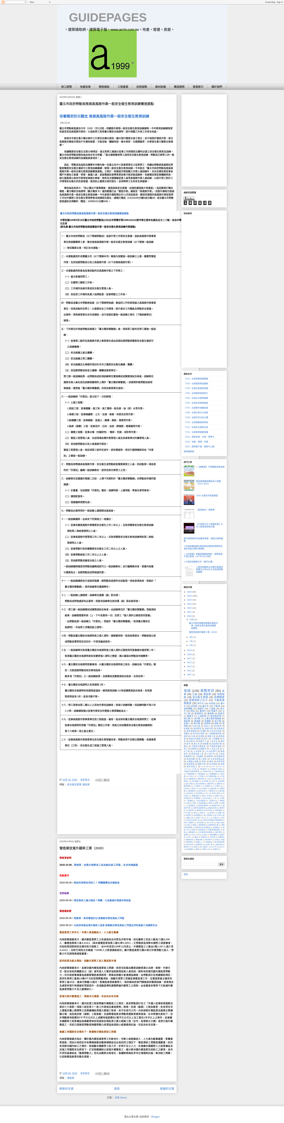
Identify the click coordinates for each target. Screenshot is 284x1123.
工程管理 (221, 801)
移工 (190, 837)
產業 (211, 762)
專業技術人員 (197, 754)
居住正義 (206, 798)
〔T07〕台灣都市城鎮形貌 (196, 408)
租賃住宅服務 (195, 739)
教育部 (188, 815)
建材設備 (160, 86)
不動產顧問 (213, 774)
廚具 (194, 803)
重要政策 (199, 844)
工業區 (222, 798)
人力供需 (200, 776)
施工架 (197, 744)
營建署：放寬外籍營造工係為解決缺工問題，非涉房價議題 (106, 865)
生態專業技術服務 (205, 832)
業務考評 (207, 691)
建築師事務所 (203, 806)
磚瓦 (205, 835)
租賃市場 (221, 762)
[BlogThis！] (99, 780)
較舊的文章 (167, 1088)
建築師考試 (215, 806)
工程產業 (123, 86)
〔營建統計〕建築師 (205, 510)
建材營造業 (215, 716)
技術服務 (141, 86)
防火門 (213, 847)
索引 (206, 739)
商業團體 (188, 708)
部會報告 (208, 842)
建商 (210, 803)
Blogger (155, 1116)
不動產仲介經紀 (216, 769)
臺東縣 (210, 713)
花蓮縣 (203, 731)
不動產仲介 (203, 769)
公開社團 (216, 779)
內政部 (212, 703)
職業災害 (202, 764)
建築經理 (221, 756)
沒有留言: (85, 780)
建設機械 (218, 810)
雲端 (197, 849)
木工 (208, 818)
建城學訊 (198, 713)
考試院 (212, 837)
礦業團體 (213, 835)
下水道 (193, 769)
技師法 (212, 813)
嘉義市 (221, 713)
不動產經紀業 (219, 771)
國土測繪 (189, 784)
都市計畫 (189, 844)
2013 (189, 662)
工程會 (212, 708)
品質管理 (221, 781)
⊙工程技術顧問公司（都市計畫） (199, 561)
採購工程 (221, 813)
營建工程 (211, 736)
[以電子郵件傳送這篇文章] (96, 780)
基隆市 (190, 716)
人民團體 (215, 739)
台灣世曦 (205, 781)
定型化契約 (216, 793)
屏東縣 (187, 729)
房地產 (194, 706)
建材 (223, 741)
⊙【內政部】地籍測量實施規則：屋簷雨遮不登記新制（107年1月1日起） (203, 555)
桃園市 (200, 708)
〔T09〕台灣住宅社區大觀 (196, 417)
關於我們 (217, 86)
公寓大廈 (196, 726)
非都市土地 (206, 849)
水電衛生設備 (192, 762)
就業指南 (187, 798)
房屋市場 (209, 729)
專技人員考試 (207, 796)
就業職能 (196, 798)
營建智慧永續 (213, 825)
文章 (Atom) (121, 1097)
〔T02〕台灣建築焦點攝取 (196, 383)
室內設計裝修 (199, 734)
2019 (189, 650)
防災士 (222, 847)
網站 (193, 711)
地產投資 (85, 86)
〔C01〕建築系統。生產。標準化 (199, 437)
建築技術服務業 (199, 808)
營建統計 (216, 827)
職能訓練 (199, 840)
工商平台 (211, 754)
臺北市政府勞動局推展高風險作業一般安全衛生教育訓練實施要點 (106, 104)
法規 (193, 736)
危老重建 (195, 781)
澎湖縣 (201, 736)
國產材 (203, 749)
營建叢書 (202, 825)
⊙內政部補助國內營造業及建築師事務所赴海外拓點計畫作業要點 (203, 547)
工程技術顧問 (200, 801)
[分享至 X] (102, 780)
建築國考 (191, 806)
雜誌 (186, 746)
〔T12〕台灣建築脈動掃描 (196, 432)
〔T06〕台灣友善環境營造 (196, 403)
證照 (216, 723)
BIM (207, 766)
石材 (193, 835)
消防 (223, 818)
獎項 (204, 762)
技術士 (187, 723)
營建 (194, 825)
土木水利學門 (211, 751)
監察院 (186, 835)
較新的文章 (66, 1088)
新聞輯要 (219, 697)
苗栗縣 (207, 723)
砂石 (199, 835)
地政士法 (195, 789)
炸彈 (187, 825)
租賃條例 (190, 764)
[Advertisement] (116, 811)
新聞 (186, 736)
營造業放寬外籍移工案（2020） (82, 848)
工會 (215, 798)
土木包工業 (214, 749)
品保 (213, 781)
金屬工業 (209, 844)
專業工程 (218, 796)
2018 (189, 654)
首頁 (117, 1088)
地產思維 (213, 789)
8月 (191, 637)
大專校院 (211, 791)
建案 (216, 803)
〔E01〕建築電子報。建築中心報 (199, 446)
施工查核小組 (220, 815)
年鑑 (187, 803)
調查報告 (189, 842)
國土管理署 (200, 784)
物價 (193, 830)
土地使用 (196, 786)
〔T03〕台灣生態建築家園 (196, 388)
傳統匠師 (201, 779)
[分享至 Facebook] (105, 780)
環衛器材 (192, 832)
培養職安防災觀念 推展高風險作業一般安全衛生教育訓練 (104, 116)
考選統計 (221, 837)
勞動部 (186, 734)
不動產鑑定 (201, 774)
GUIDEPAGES (102, 17)
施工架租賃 (208, 815)
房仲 (195, 813)
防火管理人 (204, 847)
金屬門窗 (218, 844)
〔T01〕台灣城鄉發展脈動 (196, 378)
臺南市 (203, 711)
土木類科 (216, 786)
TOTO (186, 769)
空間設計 (204, 837)
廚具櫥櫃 (202, 803)
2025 (189, 596)
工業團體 (189, 801)
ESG (220, 766)
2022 (189, 608)
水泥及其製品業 (217, 759)
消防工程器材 (189, 823)
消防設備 (200, 823)
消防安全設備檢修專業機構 (212, 820)
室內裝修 (218, 726)
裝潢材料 (208, 840)
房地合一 (203, 813)
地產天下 (202, 741)
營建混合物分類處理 (202, 827)
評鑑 (216, 840)
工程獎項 (212, 801)
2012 (189, 666)
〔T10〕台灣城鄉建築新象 (196, 422)
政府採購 (191, 759)
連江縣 (187, 718)
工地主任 (213, 741)
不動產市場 (206, 771)
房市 (188, 744)
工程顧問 (199, 756)
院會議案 (189, 849)
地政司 (192, 741)
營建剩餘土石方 (198, 700)
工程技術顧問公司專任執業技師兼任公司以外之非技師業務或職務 (209, 569)
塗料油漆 (201, 791)
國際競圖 (187, 786)
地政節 (204, 789)
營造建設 (104, 86)
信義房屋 (191, 779)
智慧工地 (199, 818)
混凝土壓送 (220, 823)
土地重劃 (206, 786)
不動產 (217, 706)
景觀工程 (189, 818)
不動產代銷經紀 (198, 746)
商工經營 (66, 86)
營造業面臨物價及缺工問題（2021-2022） (208, 482)
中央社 (190, 776)
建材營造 (197, 729)
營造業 (86, 784)
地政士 (207, 726)
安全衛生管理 (74, 784)
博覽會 (194, 749)
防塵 (195, 847)
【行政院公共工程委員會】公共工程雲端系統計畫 (209, 525)
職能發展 (189, 840)
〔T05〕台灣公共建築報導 (196, 398)
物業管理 (201, 830)
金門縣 (197, 718)
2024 (189, 600)
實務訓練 (195, 796)
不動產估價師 (215, 746)
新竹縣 (197, 723)
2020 (189, 616)
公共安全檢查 (216, 731)
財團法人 (199, 842)
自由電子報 (217, 744)
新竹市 (200, 703)
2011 (189, 670)
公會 (194, 694)
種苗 (196, 837)
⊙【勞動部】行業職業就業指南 (210, 467)
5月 (191, 645)
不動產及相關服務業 (191, 771)
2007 (189, 674)
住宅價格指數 (211, 776)
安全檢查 (189, 793)
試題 (223, 840)
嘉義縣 (197, 721)
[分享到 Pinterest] (108, 780)
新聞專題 (197, 815)
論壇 (223, 764)
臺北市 (205, 706)
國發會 (219, 784)
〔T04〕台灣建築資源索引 (196, 393)
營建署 (206, 744)
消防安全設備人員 (192, 820)
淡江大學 (209, 823)
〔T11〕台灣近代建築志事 (196, 427)
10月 (192, 619)
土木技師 (197, 751)
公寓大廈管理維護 (212, 718)
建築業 (191, 810)
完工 (207, 793)
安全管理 (199, 793)
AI (201, 766)
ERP (213, 766)
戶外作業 (187, 813)
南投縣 (187, 721)
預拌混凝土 (192, 767)
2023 (189, 604)
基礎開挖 (191, 791)
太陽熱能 (221, 791)
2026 (189, 592)
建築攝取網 (189, 451)
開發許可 (187, 847)
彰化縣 (218, 721)
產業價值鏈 (192, 731)
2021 (189, 612)
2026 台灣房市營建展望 (207, 495)
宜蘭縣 (207, 721)
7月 (191, 641)
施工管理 (203, 759)
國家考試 (210, 784)
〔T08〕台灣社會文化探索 (196, 412)
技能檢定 (221, 729)
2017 (189, 658)
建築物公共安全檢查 (204, 810)
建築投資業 (212, 808)
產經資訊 (218, 832)
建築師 (210, 756)
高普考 (215, 849)
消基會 (215, 818)
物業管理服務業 (214, 830)
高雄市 (214, 711)
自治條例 (213, 764)
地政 (187, 691)
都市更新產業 (220, 842)
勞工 (186, 749)
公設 (208, 779)
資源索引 (198, 86)
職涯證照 (179, 86)
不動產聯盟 (190, 774)
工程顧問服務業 (215, 734)
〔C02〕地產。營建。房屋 (196, 441)
